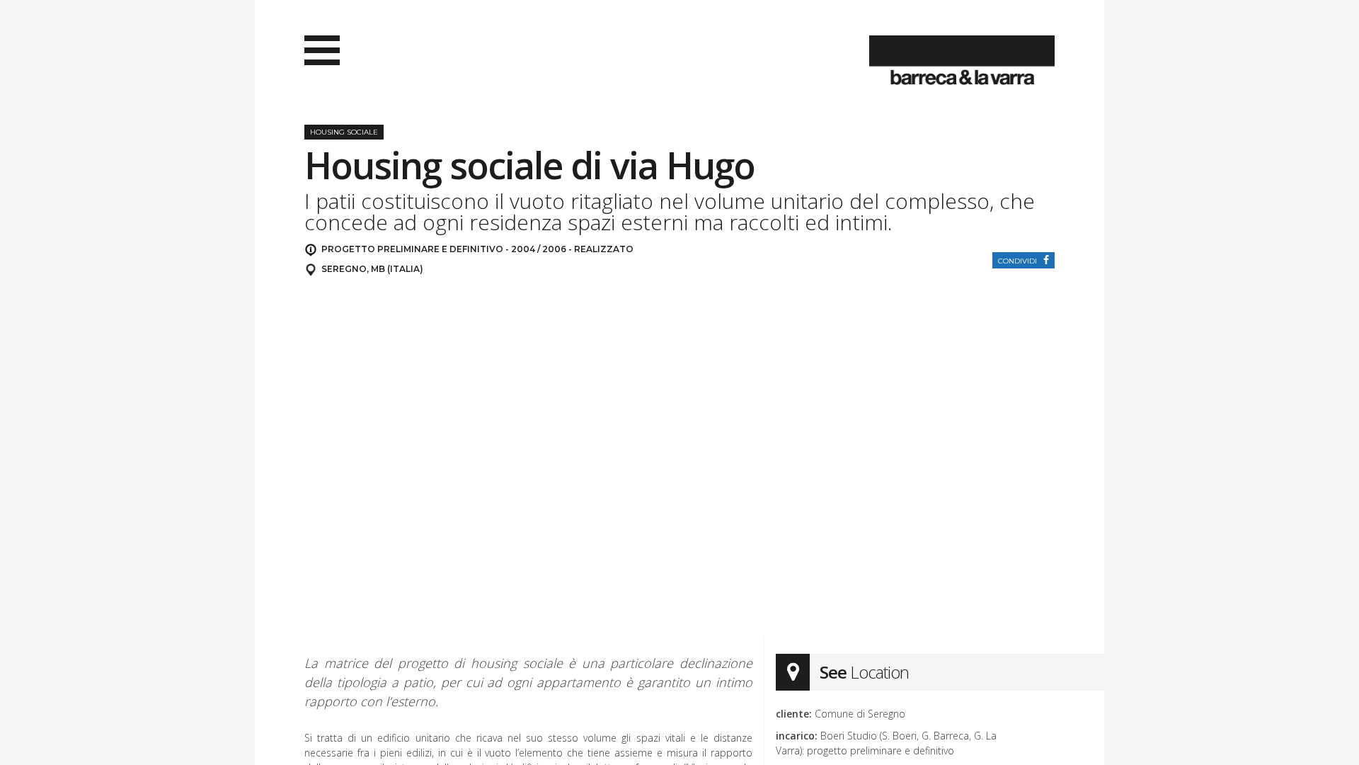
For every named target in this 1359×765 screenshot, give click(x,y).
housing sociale (344, 132)
